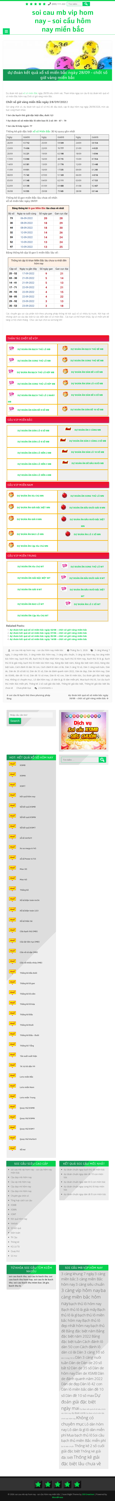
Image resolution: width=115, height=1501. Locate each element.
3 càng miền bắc (19, 654)
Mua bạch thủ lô (88, 679)
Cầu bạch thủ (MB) (29, 931)
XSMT (22, 786)
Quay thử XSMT (27, 1128)
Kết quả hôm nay (19, 1218)
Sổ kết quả (16, 1228)
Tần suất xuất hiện (28, 1056)
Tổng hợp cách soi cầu (21, 1200)
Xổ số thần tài (26, 921)
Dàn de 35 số (36, 671)
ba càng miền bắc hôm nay (83, 1296)
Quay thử (15, 1251)
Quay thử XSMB (27, 1108)
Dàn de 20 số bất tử (19, 671)
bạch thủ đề (26, 658)
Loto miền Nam (27, 1087)
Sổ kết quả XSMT (28, 827)
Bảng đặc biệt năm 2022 (87, 662)
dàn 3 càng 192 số (68, 1358)
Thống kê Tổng (27, 1045)
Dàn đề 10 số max (39, 675)
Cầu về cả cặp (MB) (29, 952)
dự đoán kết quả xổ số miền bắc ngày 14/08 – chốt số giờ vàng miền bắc (48, 639)
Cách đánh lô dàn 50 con (27, 667)
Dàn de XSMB (86, 1373)
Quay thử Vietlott (28, 1139)
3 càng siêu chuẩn (65, 654)
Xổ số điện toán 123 (29, 910)
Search (15, 720)
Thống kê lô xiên (27, 993)
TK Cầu (14, 1237)
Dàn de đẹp (81, 671)
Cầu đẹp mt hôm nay (21, 1186)
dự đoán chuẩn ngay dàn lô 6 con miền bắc (84, 1181)
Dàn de (74, 1362)
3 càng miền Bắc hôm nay (42, 654)
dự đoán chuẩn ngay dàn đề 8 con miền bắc (85, 1194)
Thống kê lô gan (27, 983)
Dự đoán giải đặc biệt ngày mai (80, 1401)
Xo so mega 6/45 (28, 848)
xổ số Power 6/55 (28, 858)
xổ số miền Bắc (30, 93)
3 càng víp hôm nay (85, 654)
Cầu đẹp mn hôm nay (21, 1191)
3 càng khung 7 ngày (77, 1273)
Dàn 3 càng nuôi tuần (94, 667)
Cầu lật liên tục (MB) (30, 941)
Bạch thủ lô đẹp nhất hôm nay (48, 658)
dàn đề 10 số (22, 675)
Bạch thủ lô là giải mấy (79, 1309)
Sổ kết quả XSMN (28, 817)
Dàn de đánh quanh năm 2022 (59, 671)
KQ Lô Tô (15, 1246)
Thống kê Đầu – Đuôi (29, 1035)
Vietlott (14, 1223)
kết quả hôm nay (27, 796)
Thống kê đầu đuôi (28, 973)
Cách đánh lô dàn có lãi (52, 667)
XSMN (23, 775)
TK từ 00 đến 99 (27, 1066)
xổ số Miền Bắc (41, 131)
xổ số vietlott (26, 838)
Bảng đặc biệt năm (64, 662)
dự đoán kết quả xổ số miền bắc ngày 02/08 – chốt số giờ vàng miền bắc (48, 629)
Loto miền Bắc (26, 1076)
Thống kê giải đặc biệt (72, 683)
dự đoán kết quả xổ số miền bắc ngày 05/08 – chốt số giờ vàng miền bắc (48, 636)
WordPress (57, 1497)
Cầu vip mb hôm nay (21, 1181)
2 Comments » (45, 687)
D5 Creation (88, 1494)
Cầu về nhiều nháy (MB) (31, 962)
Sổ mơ (22, 1149)
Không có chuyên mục (21, 679)
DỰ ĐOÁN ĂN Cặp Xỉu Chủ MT (33, 615)
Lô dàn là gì (56, 679)
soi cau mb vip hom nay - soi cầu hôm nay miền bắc (37, 650)
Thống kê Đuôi (27, 1025)
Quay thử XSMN (27, 1118)
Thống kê (24, 890)
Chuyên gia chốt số (20, 1195)
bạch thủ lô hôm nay (75, 658)
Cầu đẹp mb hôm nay (21, 1177)
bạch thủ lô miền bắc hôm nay (39, 662)
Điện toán (15, 1232)
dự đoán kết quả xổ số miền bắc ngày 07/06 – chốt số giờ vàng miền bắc (48, 633)
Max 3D (23, 869)
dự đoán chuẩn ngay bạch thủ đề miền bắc (84, 1169)
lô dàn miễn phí (71, 679)
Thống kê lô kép (27, 1004)
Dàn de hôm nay (96, 671)
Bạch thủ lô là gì (95, 658)
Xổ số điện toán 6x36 (30, 900)
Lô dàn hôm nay (41, 679)
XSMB (22, 765)
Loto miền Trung (27, 1097)
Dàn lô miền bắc (73, 675)
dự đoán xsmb (79, 1413)
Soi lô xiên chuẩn (67, 1446)
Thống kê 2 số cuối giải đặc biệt (44, 683)
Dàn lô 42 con (57, 675)
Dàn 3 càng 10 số (73, 667)
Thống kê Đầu (26, 1014)
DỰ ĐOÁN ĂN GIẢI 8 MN (29, 519)
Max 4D (23, 879)
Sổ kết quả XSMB (28, 806)
